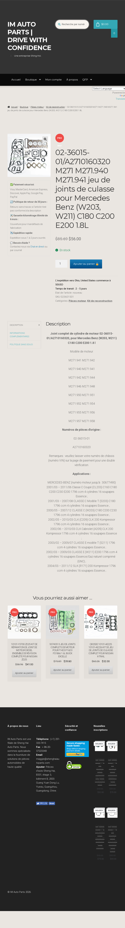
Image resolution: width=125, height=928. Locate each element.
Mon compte (53, 79)
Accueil (16, 79)
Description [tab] (16, 325)
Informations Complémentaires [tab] (19, 335)
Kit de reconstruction (55, 107)
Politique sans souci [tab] (21, 344)
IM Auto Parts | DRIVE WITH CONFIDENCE (29, 36)
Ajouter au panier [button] (24, 673)
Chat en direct (37, 246)
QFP (85, 79)
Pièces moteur (37, 107)
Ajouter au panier (84, 263)
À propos (72, 79)
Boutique (31, 79)
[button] (45, 139)
